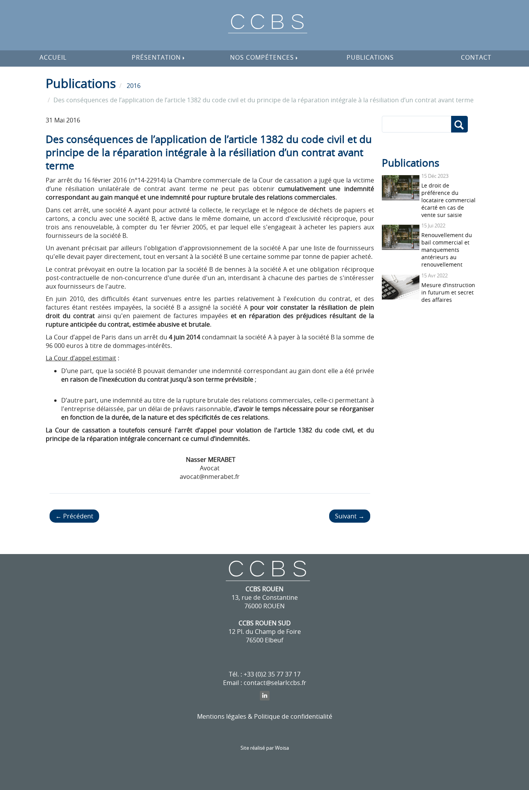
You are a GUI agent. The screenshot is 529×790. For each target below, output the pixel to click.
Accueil (53, 57)
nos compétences (263, 57)
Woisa (282, 748)
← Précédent (74, 516)
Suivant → (349, 516)
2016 (134, 85)
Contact (476, 57)
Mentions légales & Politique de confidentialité (264, 716)
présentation (157, 57)
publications (370, 57)
